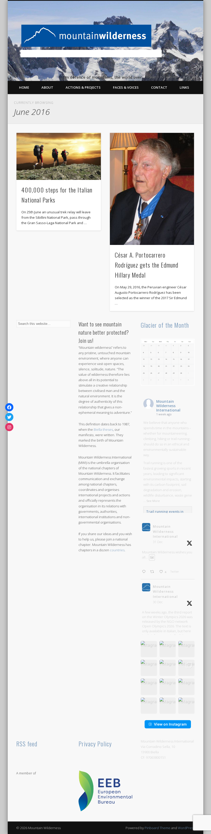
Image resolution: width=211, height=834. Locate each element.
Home (24, 87)
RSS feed (26, 743)
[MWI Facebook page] (9, 407)
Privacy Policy (95, 743)
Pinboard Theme (157, 828)
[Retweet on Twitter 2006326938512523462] (153, 572)
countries (117, 550)
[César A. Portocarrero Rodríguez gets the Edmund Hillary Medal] (152, 189)
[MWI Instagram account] (9, 427)
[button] (149, 649)
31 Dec (158, 542)
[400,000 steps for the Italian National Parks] (58, 156)
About (47, 87)
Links (184, 87)
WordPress (186, 828)
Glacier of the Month (165, 324)
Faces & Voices (126, 87)
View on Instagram (170, 724)
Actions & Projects (83, 87)
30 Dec (158, 602)
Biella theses (103, 429)
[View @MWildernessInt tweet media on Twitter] (152, 557)
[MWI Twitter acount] (9, 417)
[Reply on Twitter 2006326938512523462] (145, 572)
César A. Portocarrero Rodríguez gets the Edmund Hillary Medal (146, 264)
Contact (159, 87)
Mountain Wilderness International (168, 406)
